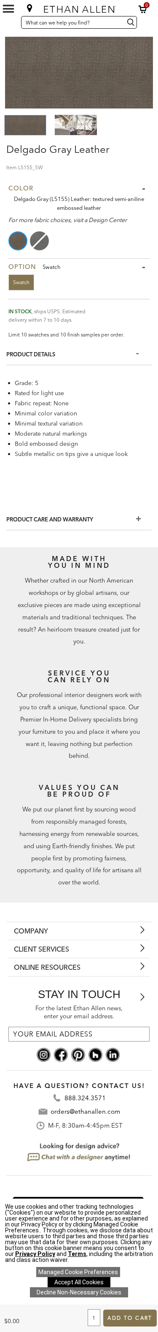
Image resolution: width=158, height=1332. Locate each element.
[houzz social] (95, 1054)
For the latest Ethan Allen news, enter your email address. (79, 1012)
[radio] (18, 240)
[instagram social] (44, 1054)
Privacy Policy (35, 1254)
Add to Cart (129, 1318)
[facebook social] (61, 1054)
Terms (77, 1254)
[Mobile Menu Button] (8, 8)
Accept (79, 1282)
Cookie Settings (78, 1272)
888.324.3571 (85, 1098)
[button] (143, 9)
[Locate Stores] (29, 8)
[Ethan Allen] (79, 7)
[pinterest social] (78, 1054)
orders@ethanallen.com (85, 1111)
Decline (79, 1292)
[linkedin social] (113, 1054)
